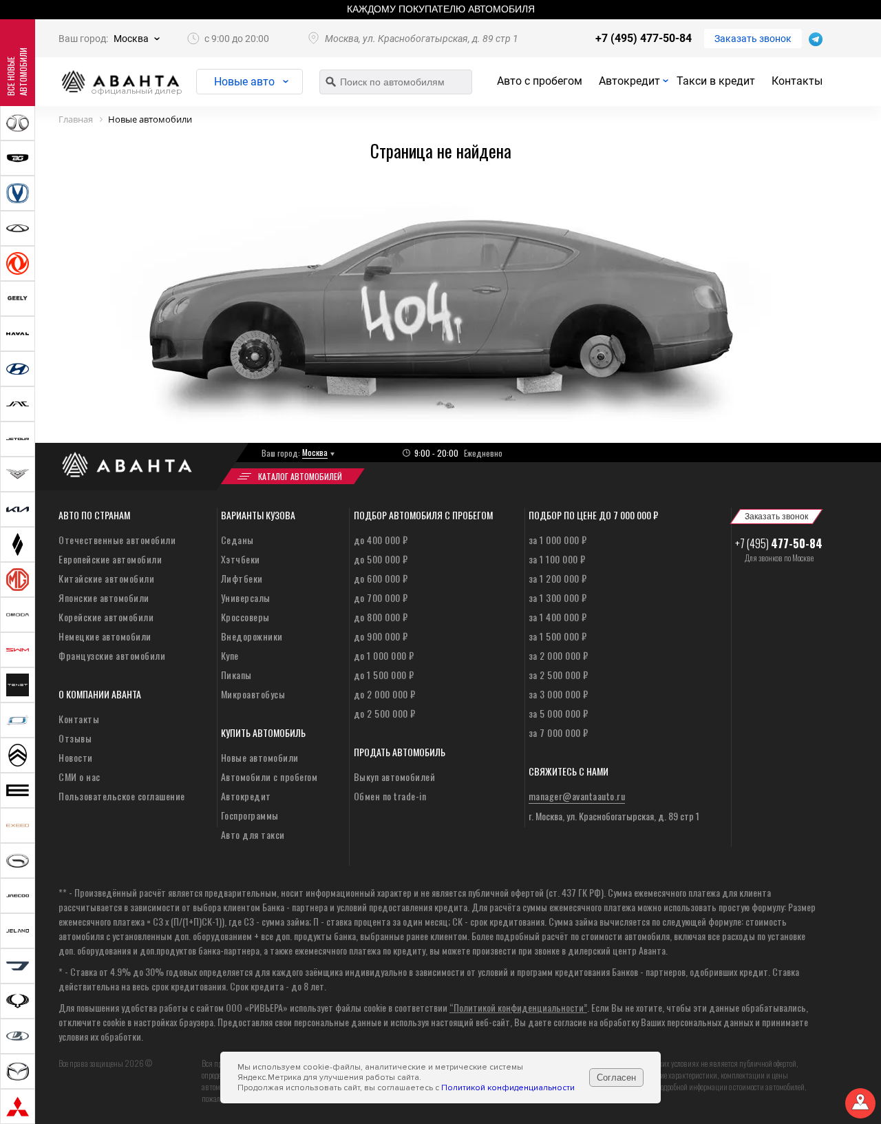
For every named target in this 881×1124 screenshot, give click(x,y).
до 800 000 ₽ (381, 617)
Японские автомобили (104, 597)
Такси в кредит (716, 80)
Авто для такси (253, 834)
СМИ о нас (79, 776)
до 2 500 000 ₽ (385, 713)
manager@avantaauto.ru (577, 796)
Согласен (616, 1077)
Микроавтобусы (253, 694)
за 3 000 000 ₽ (558, 694)
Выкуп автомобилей (395, 776)
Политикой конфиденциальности (508, 1088)
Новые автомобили (260, 757)
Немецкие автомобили (105, 636)
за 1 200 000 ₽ (558, 578)
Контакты (797, 80)
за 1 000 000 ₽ (558, 539)
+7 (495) (778, 543)
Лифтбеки (242, 578)
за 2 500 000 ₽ (558, 674)
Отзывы (75, 738)
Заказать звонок (753, 38)
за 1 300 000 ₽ (558, 597)
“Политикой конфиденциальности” (518, 1007)
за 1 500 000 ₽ (558, 636)
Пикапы (236, 674)
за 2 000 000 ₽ (558, 655)
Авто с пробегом (539, 80)
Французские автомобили (112, 655)
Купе (230, 655)
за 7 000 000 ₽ (558, 732)
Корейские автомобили (106, 617)
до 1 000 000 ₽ (384, 655)
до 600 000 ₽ (381, 578)
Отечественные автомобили (117, 539)
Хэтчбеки (240, 559)
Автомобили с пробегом (269, 776)
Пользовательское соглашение (122, 796)
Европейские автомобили (110, 559)
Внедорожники (252, 636)
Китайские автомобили (106, 578)
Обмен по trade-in (390, 796)
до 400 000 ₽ (381, 539)
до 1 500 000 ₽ (384, 674)
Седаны (237, 539)
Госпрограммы (250, 815)
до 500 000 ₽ (381, 559)
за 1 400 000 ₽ (558, 617)
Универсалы (245, 597)
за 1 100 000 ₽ (557, 559)
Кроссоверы (245, 617)
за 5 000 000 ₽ (558, 713)
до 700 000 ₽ (381, 597)
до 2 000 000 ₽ (385, 694)
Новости (76, 757)
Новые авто (244, 81)
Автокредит (629, 80)
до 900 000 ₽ (381, 636)
